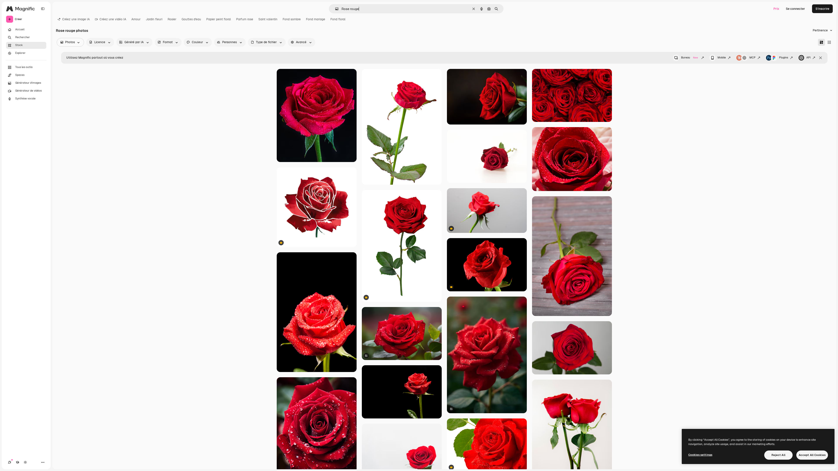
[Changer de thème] (25, 462)
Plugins (783, 57)
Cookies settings (700, 455)
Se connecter (795, 9)
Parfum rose (244, 19)
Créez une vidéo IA (113, 19)
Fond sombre (292, 19)
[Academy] (17, 462)
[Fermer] (820, 58)
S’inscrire (822, 9)
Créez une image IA (76, 19)
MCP (752, 57)
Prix (776, 9)
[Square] (829, 42)
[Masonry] (821, 42)
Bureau (689, 57)
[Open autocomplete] (335, 8)
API (808, 57)
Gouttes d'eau (191, 19)
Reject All (778, 455)
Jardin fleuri (154, 19)
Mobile (722, 57)
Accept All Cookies (812, 455)
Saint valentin (267, 19)
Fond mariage (315, 19)
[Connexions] (9, 462)
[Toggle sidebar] (42, 8)
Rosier (172, 19)
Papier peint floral (218, 19)
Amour (136, 19)
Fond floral (337, 19)
